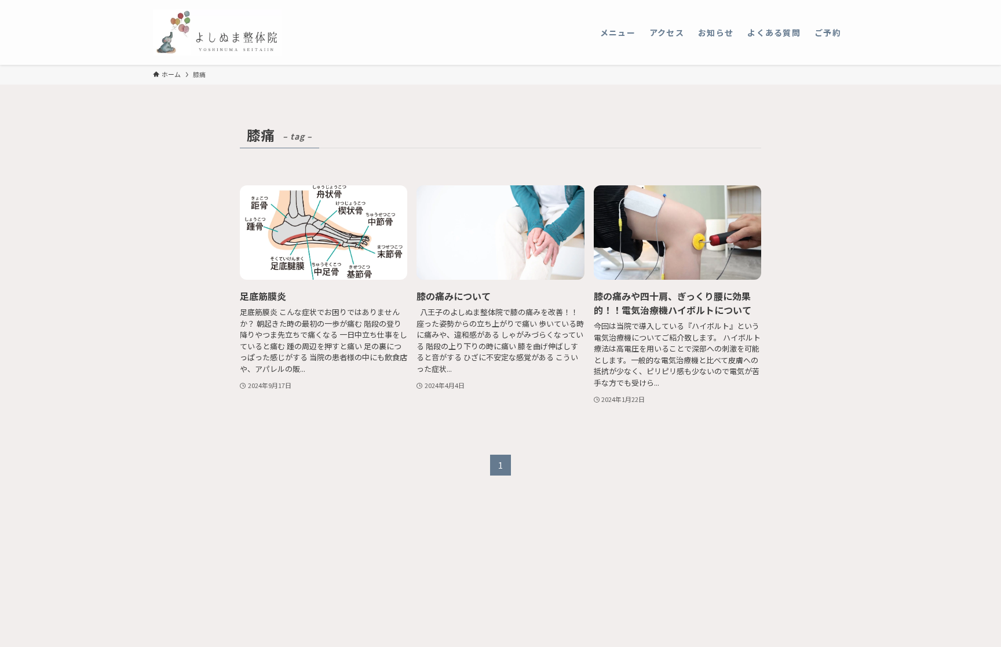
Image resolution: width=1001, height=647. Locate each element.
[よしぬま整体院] (217, 32)
